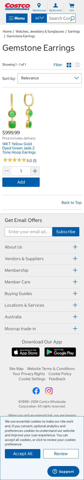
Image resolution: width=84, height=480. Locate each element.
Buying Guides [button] (18, 293)
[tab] (42, 247)
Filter (58, 64)
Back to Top (72, 202)
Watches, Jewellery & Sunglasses (40, 31)
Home (7, 31)
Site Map (16, 368)
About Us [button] (13, 247)
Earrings (74, 31)
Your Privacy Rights (29, 373)
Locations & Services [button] (24, 305)
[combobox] (39, 18)
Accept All (22, 453)
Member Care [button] (17, 282)
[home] (18, 6)
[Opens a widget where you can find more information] (63, 472)
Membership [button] (16, 270)
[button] (72, 18)
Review (61, 453)
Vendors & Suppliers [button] (24, 258)
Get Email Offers (23, 220)
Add (21, 182)
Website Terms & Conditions (51, 368)
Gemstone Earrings (21, 36)
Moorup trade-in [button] (20, 328)
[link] (21, 127)
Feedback (57, 378)
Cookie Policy (60, 373)
